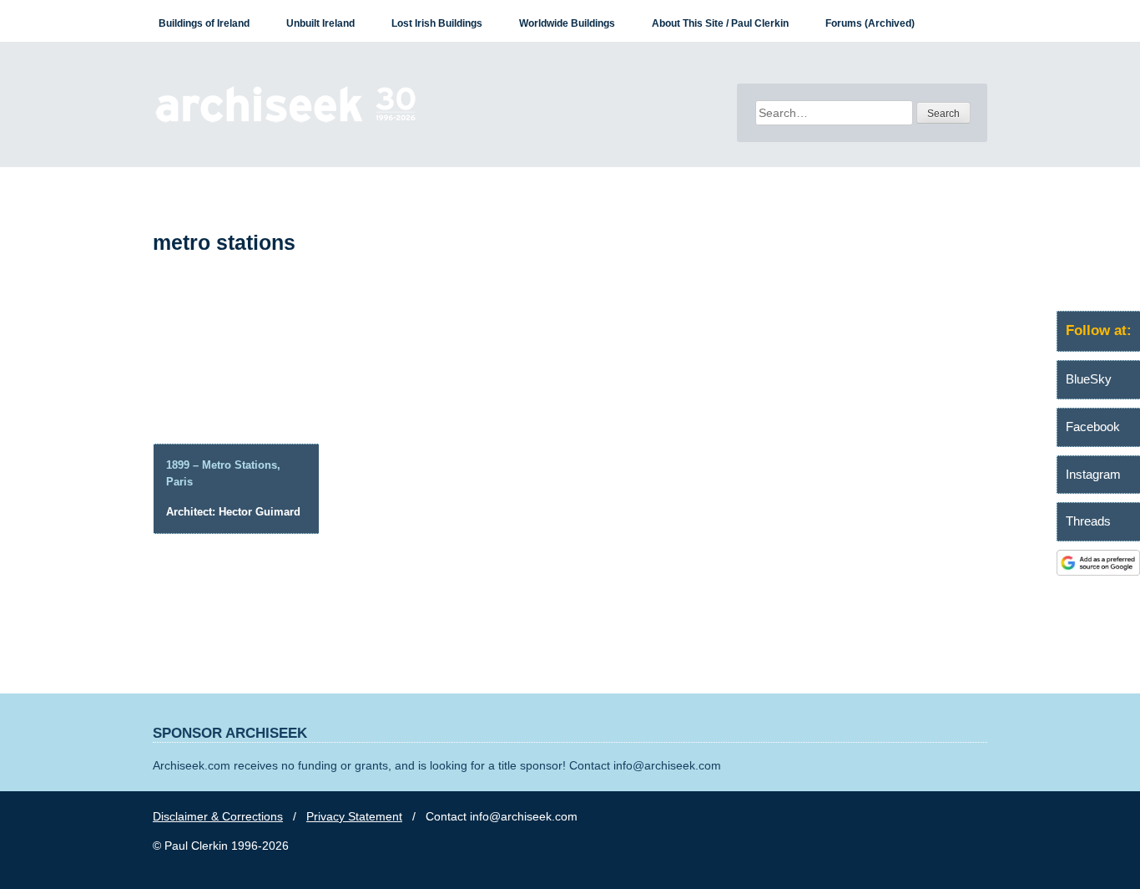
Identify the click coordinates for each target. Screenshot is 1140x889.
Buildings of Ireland (204, 23)
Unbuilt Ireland (320, 23)
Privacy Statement (354, 816)
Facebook (1093, 426)
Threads (1088, 521)
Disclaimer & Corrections (218, 816)
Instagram (1093, 474)
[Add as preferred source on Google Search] (1098, 571)
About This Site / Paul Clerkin (720, 23)
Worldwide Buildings (567, 23)
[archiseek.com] (286, 121)
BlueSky (1089, 379)
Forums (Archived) (870, 23)
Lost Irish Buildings (436, 23)
